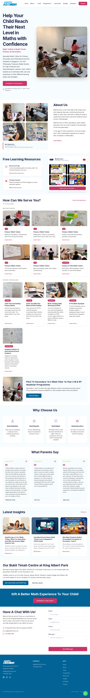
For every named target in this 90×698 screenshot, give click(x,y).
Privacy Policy (75, 691)
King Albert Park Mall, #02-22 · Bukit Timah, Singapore (17, 89)
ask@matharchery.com (9, 671)
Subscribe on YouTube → (67, 188)
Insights (65, 3)
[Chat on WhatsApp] (85, 693)
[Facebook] (4, 677)
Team (39, 3)
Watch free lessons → (16, 187)
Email (51, 618)
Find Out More (34, 396)
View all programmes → (80, 200)
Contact (82, 3)
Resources (57, 3)
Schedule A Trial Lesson (45, 601)
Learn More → (58, 140)
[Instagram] (7, 677)
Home (26, 3)
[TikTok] (10, 677)
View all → (84, 512)
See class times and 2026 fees (15, 583)
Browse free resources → (17, 173)
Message (52, 634)
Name (51, 611)
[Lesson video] (77, 169)
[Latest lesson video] (58, 169)
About (32, 3)
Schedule (73, 3)
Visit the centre (37, 583)
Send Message (68, 649)
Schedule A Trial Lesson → (15, 83)
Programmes (47, 3)
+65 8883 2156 (7, 673)
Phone (50, 626)
